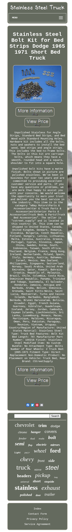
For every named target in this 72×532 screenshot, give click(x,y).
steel (52, 467)
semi (19, 443)
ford (55, 450)
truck (23, 467)
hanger (36, 432)
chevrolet (25, 425)
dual (32, 438)
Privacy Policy (37, 519)
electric (41, 444)
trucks (41, 438)
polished (26, 495)
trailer (50, 494)
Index (37, 508)
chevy (27, 459)
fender (22, 438)
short (37, 481)
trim (42, 425)
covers (51, 431)
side (51, 460)
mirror (37, 469)
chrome (22, 432)
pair (27, 453)
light (17, 453)
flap (30, 445)
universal (25, 481)
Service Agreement (37, 524)
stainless (26, 487)
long (56, 477)
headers (24, 475)
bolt (52, 437)
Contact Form (37, 513)
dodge (55, 426)
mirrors (55, 444)
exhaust (50, 487)
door (38, 495)
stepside (49, 481)
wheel (40, 451)
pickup (42, 475)
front (41, 461)
